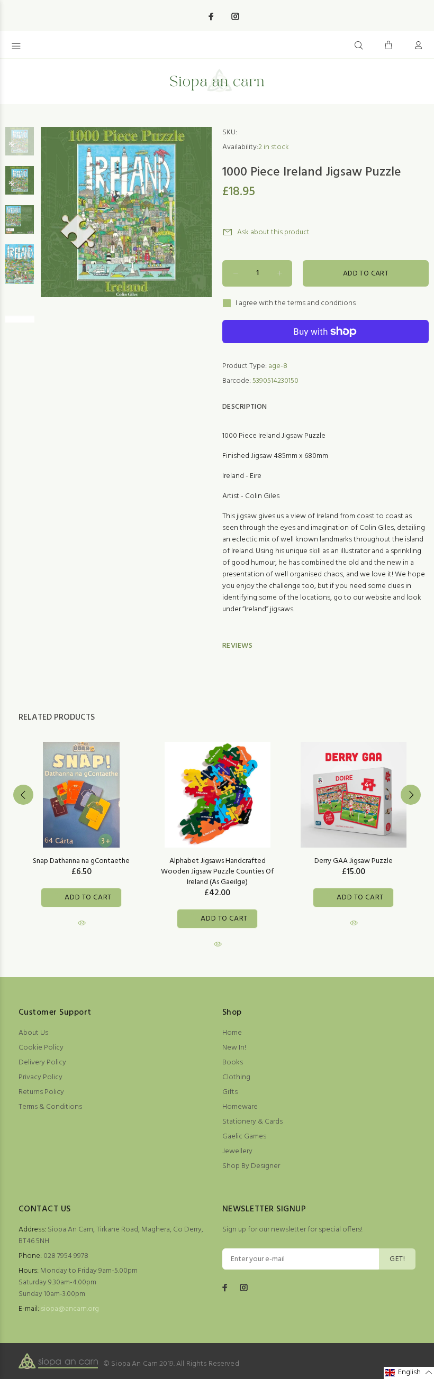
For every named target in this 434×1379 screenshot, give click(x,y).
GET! (397, 1259)
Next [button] (411, 795)
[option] (19, 146)
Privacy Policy (40, 1077)
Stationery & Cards (252, 1122)
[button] (409, 1373)
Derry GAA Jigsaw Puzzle (353, 861)
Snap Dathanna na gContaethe (81, 861)
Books (232, 1062)
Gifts (230, 1092)
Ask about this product (273, 232)
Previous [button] (23, 795)
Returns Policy (41, 1092)
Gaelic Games (244, 1136)
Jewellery (237, 1151)
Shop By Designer (251, 1166)
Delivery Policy (42, 1062)
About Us (33, 1033)
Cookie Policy (41, 1048)
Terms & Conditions (50, 1107)
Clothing (236, 1077)
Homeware (240, 1107)
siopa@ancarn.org (70, 1309)
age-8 (277, 366)
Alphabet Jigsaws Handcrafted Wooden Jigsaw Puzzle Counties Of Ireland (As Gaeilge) (217, 871)
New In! (234, 1048)
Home (232, 1033)
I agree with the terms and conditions (296, 303)
